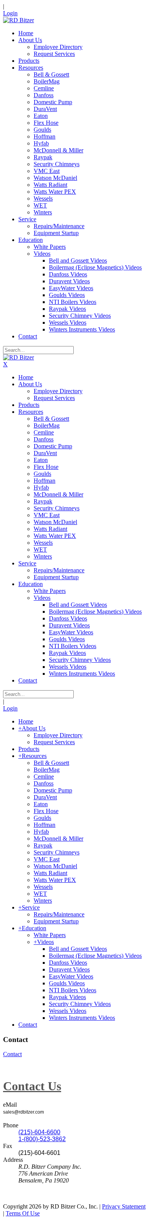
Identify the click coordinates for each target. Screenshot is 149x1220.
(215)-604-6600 (39, 1132)
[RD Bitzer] (18, 20)
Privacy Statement (124, 1206)
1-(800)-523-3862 (42, 1139)
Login (10, 13)
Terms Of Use (23, 1213)
